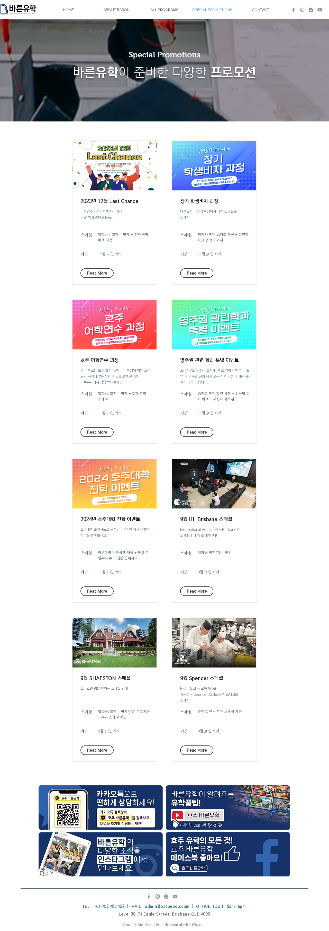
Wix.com (199, 924)
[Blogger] (311, 10)
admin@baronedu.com (167, 906)
